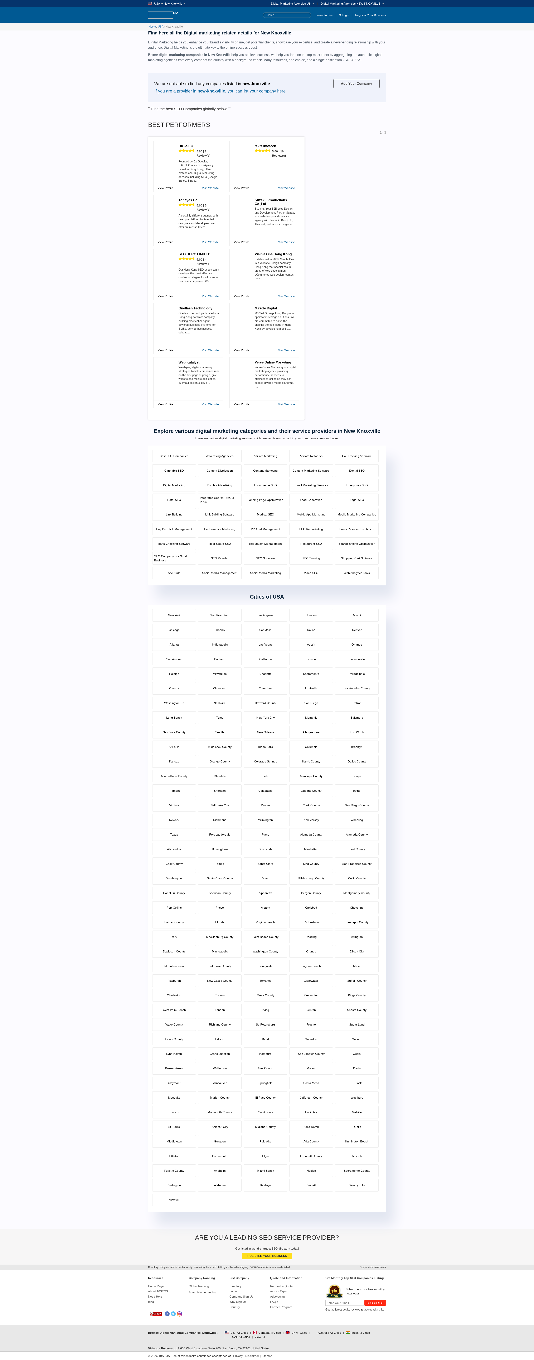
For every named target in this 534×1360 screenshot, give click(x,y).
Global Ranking (199, 1286)
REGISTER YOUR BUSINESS (267, 1255)
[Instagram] (179, 1314)
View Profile (165, 188)
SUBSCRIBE (375, 1303)
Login (345, 15)
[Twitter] (173, 1314)
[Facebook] (167, 1314)
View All (260, 1336)
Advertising (277, 1296)
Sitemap (267, 1355)
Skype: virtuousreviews (373, 1267)
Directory (235, 1286)
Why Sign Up (238, 1301)
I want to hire (324, 15)
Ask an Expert (279, 1291)
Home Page (156, 1286)
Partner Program (281, 1307)
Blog (151, 1301)
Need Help (155, 1296)
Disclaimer (252, 1355)
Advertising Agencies (202, 1292)
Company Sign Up (241, 1296)
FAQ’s (274, 1301)
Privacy (238, 1355)
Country (234, 1307)
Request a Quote (281, 1286)
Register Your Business (370, 15)
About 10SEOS (158, 1291)
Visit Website (210, 188)
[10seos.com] (160, 15)
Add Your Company (356, 83)
